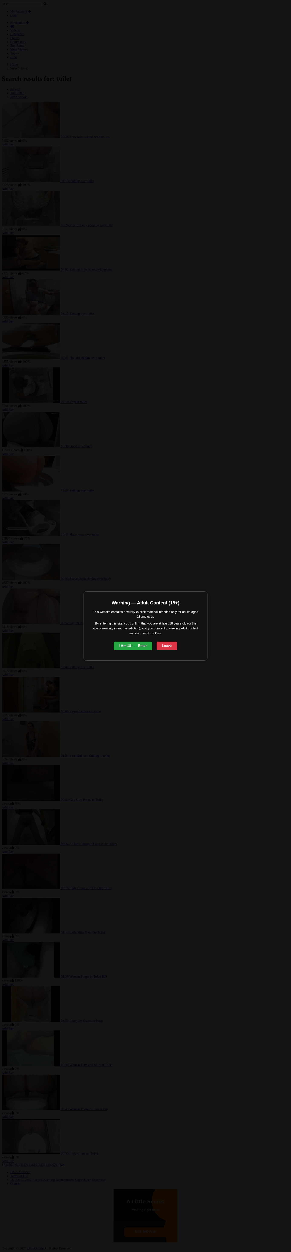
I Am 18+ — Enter (133, 646)
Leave (167, 646)
